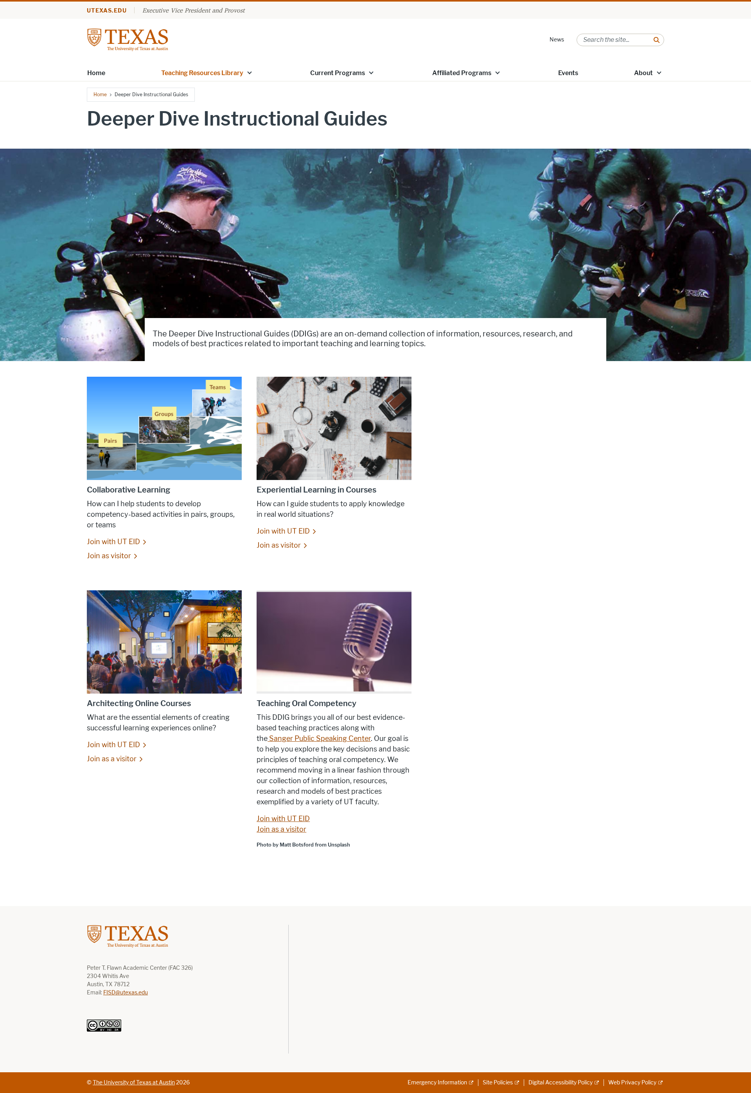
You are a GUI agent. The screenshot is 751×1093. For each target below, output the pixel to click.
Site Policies (498, 1082)
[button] (249, 72)
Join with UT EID (113, 542)
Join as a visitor (112, 759)
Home (96, 73)
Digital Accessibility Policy (560, 1082)
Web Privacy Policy (632, 1082)
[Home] (128, 39)
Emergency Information (437, 1082)
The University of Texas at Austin (134, 1082)
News (557, 39)
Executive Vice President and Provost (193, 10)
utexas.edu (107, 10)
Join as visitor (109, 556)
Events (568, 73)
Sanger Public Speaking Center (319, 738)
